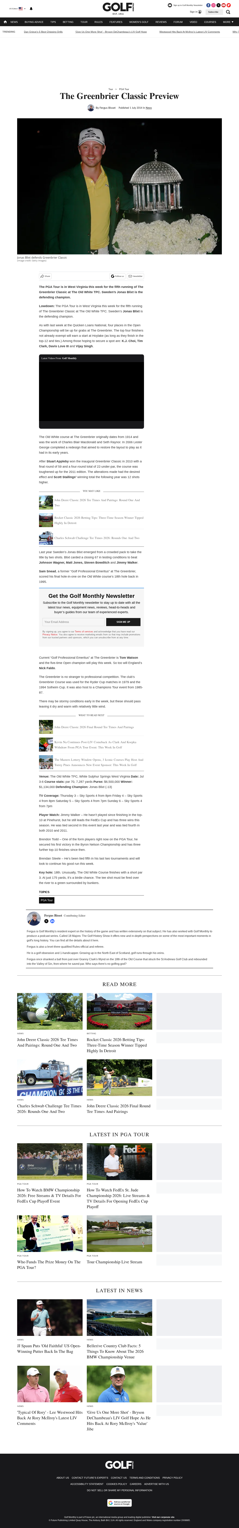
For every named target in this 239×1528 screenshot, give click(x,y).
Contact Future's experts (90, 1477)
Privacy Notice (50, 634)
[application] (91, 391)
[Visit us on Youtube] (224, 5)
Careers (135, 1484)
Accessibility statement (87, 1484)
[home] (5, 22)
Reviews (161, 22)
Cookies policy (116, 1484)
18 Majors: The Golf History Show (89, 935)
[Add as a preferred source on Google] (119, 1503)
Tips (53, 22)
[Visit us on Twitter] (218, 5)
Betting (68, 22)
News (14, 22)
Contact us (119, 1477)
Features (116, 22)
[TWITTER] (47, 921)
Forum (178, 22)
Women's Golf (139, 22)
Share (47, 276)
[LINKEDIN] (53, 921)
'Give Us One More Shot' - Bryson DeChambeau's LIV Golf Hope (111, 31)
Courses (210, 22)
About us (63, 1477)
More (227, 22)
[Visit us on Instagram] (213, 5)
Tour (83, 22)
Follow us (119, 276)
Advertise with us (156, 1484)
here (95, 940)
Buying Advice (34, 22)
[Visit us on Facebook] (208, 5)
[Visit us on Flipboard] (229, 5)
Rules (98, 22)
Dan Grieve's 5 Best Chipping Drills (43, 31)
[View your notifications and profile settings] (31, 8)
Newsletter (137, 276)
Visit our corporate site (163, 1517)
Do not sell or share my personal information (119, 1490)
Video (193, 22)
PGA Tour (124, 89)
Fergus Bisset (108, 107)
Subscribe (213, 12)
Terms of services (84, 631)
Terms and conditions (144, 1477)
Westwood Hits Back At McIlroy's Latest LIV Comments (189, 31)
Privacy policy (172, 1477)
